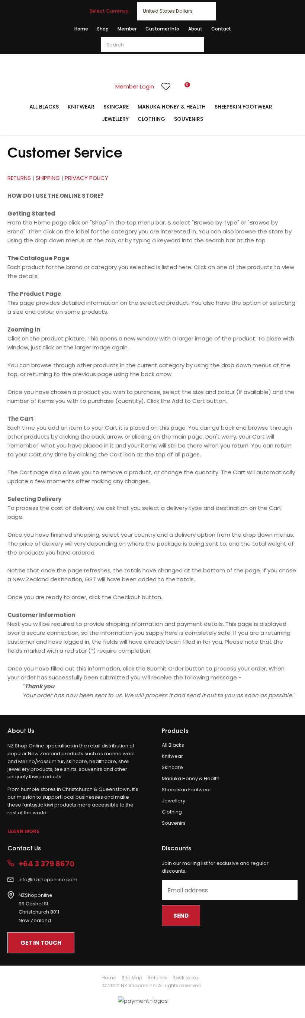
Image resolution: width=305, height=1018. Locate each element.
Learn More (23, 831)
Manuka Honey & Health (172, 106)
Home (81, 29)
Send (181, 916)
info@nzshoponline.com (48, 879)
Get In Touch (40, 943)
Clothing (151, 119)
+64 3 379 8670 (46, 864)
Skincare (116, 106)
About (195, 29)
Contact (221, 29)
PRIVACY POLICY (86, 178)
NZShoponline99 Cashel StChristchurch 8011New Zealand (39, 908)
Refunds (157, 977)
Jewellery (115, 119)
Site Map (132, 977)
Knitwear (81, 106)
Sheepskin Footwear (243, 106)
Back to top (186, 977)
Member (127, 29)
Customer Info (162, 29)
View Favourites (165, 86)
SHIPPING (48, 178)
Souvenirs (188, 119)
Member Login (134, 86)
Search (195, 44)
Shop (103, 29)
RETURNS (19, 178)
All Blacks (44, 106)
